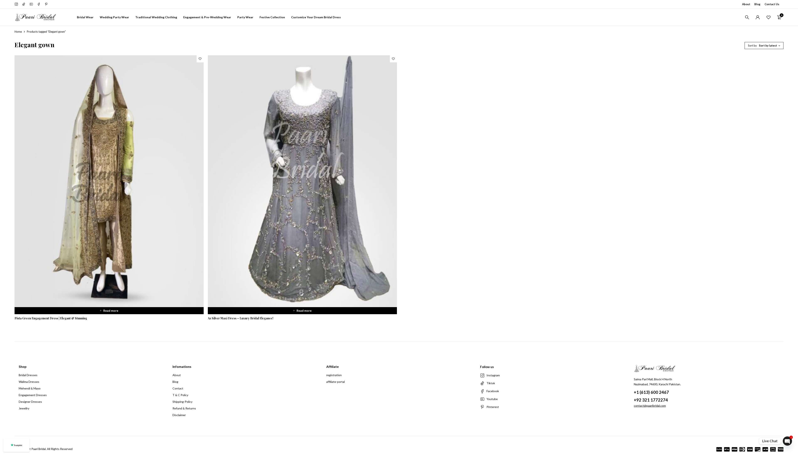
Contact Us (772, 4)
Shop (23, 366)
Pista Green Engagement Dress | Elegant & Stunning (51, 318)
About (746, 4)
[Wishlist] (768, 17)
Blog (757, 4)
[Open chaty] (787, 441)
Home (18, 31)
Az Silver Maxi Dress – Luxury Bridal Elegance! (240, 318)
